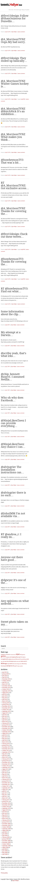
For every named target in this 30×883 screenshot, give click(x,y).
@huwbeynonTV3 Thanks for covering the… (13, 261)
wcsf (11, 663)
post (12, 659)
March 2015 (5, 721)
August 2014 (5, 733)
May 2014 (4, 738)
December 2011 (6, 782)
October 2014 (5, 730)
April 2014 (4, 740)
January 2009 (5, 839)
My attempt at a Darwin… (11, 334)
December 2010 (6, 803)
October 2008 (5, 844)
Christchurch (8, 654)
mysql (23, 657)
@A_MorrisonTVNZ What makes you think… (13, 137)
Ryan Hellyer (14, 31)
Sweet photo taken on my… (14, 623)
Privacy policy (4, 873)
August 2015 (5, 713)
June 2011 (4, 793)
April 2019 (4, 677)
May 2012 (4, 774)
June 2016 (4, 696)
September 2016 (6, 691)
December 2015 (6, 706)
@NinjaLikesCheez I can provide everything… (13, 423)
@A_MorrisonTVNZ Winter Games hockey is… (15, 83)
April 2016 (4, 699)
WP (13, 666)
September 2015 (6, 711)
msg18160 (23, 99)
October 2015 (5, 709)
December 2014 (6, 726)
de (14, 654)
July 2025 (4, 672)
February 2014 (5, 743)
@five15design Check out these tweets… (14, 235)
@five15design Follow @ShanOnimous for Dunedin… (14, 18)
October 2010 (5, 806)
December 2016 (6, 685)
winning (17, 663)
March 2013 (5, 757)
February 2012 (5, 779)
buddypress (3, 654)
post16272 (19, 659)
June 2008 (4, 851)
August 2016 (5, 692)
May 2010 (4, 815)
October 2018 (5, 680)
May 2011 (4, 794)
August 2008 (5, 847)
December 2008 (6, 840)
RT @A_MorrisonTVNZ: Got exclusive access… (15, 185)
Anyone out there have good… (12, 559)
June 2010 (4, 813)
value (17, 661)
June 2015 (4, 716)
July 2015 (4, 714)
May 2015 (4, 718)
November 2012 (6, 764)
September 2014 (6, 731)
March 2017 (5, 684)
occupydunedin (4, 659)
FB (20, 654)
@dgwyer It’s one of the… (13, 581)
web (15, 663)
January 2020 (5, 674)
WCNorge (4, 663)
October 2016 (5, 689)
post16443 (23, 659)
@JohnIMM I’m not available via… (13, 515)
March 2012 (5, 777)
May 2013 (4, 754)
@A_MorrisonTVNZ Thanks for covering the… (13, 211)
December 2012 (6, 762)
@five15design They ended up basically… (14, 59)
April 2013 (4, 755)
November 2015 (6, 708)
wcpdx (8, 663)
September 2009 (6, 828)
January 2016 (5, 704)
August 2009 (5, 830)
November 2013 (6, 748)
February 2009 (5, 837)
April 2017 (4, 682)
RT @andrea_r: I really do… (11, 536)
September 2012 (6, 767)
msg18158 (23, 249)
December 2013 (6, 747)
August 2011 (5, 789)
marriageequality (14, 657)
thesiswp (11, 661)
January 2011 (5, 801)
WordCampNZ (3, 666)
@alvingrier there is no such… (13, 494)
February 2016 (5, 703)
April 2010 (4, 816)
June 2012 (4, 772)
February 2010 (5, 820)
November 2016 (6, 687)
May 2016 (4, 697)
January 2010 (5, 822)
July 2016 (4, 694)
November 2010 (6, 805)
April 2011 (4, 796)
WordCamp (24, 663)
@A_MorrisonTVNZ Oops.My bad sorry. (13, 41)
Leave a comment (21, 31)
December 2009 (6, 823)
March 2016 (5, 701)
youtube (21, 666)
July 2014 (4, 735)
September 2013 (6, 752)
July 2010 (4, 811)
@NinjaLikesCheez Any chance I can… (13, 445)
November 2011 (6, 784)
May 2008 (4, 852)
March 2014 (5, 742)
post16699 (27, 659)
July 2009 (4, 832)
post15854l (15, 659)
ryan (1, 661)
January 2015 (5, 725)
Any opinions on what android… (15, 602)
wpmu (19, 666)
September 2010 (6, 808)
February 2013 (5, 759)
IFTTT (3, 656)
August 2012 (5, 769)
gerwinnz (23, 654)
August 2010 (5, 810)
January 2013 (5, 760)
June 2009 (4, 834)
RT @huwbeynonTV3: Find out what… (14, 290)
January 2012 (5, 781)
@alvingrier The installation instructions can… (12, 469)
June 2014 (4, 737)
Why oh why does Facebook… (12, 399)
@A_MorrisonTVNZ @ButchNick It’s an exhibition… (13, 111)
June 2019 (4, 675)
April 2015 (4, 720)
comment (12, 654)
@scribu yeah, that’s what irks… (13, 355)
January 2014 (5, 745)
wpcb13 (15, 666)
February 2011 (5, 799)
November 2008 (6, 842)
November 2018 (6, 679)
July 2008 (4, 849)
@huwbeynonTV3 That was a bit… (12, 161)
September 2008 (6, 845)
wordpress (9, 666)
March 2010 (5, 818)
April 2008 (4, 854)
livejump (7, 657)
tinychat (14, 661)
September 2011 (6, 788)
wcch (19, 661)
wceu (22, 661)
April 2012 (4, 776)
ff (21, 654)
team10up (7, 661)
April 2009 (4, 835)
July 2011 (4, 791)
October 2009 (5, 827)
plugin (10, 659)
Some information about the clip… (12, 313)
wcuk (13, 663)
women (20, 663)
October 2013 (5, 750)
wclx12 (25, 661)
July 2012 (4, 771)
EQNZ (18, 654)
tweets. (11, 5)
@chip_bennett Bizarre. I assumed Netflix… (12, 376)
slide (3, 661)
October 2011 (5, 786)
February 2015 (5, 723)
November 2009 (6, 825)
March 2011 (5, 798)
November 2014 (6, 728)
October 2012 (5, 765)
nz (25, 657)
